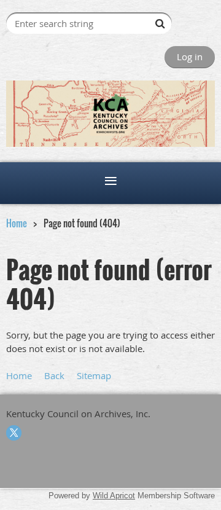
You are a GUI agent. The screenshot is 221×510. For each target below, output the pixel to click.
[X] (13, 433)
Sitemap (94, 375)
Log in (190, 56)
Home (16, 223)
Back (54, 375)
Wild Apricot (114, 495)
